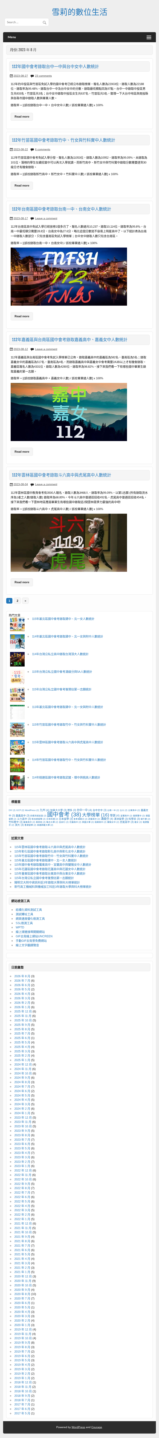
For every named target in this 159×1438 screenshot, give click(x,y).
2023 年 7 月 (22, 1139)
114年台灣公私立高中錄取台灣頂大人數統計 (60, 654)
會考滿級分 (80, 819)
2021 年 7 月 (22, 1245)
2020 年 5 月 (22, 1307)
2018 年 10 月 (23, 1391)
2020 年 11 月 (22, 1280)
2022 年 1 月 (22, 1219)
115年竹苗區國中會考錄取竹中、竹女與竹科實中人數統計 (69, 724)
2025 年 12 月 (23, 1011)
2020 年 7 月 (22, 1298)
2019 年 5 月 (22, 1360)
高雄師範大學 (45, 825)
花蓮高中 (75, 822)
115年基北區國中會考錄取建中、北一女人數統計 (63, 618)
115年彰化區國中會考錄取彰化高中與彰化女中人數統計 (50, 851)
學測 (115, 815)
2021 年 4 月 (22, 1258)
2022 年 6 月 (22, 1197)
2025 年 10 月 (23, 1020)
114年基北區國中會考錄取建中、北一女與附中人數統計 (67, 636)
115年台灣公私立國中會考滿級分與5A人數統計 (62, 671)
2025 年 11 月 (22, 1015)
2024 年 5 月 (22, 1095)
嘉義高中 (22, 815)
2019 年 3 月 (22, 1369)
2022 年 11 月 (22, 1175)
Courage (96, 1427)
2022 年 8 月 (22, 1188)
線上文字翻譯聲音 (27, 945)
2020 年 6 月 (22, 1303)
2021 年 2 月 (22, 1267)
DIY (12, 810)
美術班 (41, 822)
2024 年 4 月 (22, 1099)
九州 (44, 810)
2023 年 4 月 (22, 1152)
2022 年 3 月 (22, 1210)
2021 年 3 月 (22, 1263)
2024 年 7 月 (22, 1086)
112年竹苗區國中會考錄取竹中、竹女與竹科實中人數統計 (63, 140)
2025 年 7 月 (22, 1033)
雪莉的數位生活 (79, 12)
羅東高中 (29, 822)
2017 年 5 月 (22, 1413)
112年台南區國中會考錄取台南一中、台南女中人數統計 (61, 209)
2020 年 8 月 (22, 1294)
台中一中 (84, 810)
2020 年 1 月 (22, 1325)
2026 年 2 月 (22, 1002)
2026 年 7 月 (22, 980)
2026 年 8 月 (22, 976)
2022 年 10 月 (23, 1179)
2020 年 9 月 (22, 1289)
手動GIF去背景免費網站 (31, 940)
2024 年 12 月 (23, 1064)
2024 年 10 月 (23, 1073)
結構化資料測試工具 (29, 909)
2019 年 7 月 (22, 1351)
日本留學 (66, 819)
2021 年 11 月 (22, 1228)
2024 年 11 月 (22, 1069)
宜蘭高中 (126, 815)
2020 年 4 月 (22, 1311)
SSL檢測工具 (24, 923)
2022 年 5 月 (22, 1201)
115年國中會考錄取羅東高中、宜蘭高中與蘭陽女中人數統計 (52, 864)
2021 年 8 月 (22, 1241)
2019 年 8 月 (22, 1347)
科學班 (134, 819)
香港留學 (30, 825)
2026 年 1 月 (22, 1007)
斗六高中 (24, 819)
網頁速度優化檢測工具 (30, 918)
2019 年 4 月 (22, 1364)
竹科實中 (15, 822)
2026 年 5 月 (22, 989)
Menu (12, 37)
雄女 (138, 822)
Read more (22, 116)
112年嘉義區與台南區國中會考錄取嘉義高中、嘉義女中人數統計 (69, 339)
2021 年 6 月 (22, 1250)
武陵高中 (94, 819)
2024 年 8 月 (22, 1082)
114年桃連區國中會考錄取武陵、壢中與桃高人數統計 (66, 777)
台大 (123, 810)
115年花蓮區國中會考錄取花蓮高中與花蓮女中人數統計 (50, 869)
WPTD (20, 927)
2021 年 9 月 (22, 1236)
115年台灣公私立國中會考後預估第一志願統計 (62, 689)
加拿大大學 (58, 810)
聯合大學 (52, 822)
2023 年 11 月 (22, 1121)
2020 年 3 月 (22, 1316)
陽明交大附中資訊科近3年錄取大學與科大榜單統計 (47, 882)
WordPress (32, 810)
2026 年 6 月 (22, 985)
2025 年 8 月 (22, 1029)
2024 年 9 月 (22, 1077)
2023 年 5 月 (22, 1148)
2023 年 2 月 (22, 1161)
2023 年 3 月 (22, 1157)
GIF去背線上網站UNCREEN (34, 936)
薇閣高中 (100, 822)
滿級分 (107, 818)
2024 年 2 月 (22, 1108)
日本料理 (52, 819)
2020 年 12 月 (23, 1276)
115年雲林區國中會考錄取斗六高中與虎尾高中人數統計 (67, 742)
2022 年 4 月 (22, 1206)
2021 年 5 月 (22, 1254)
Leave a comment (46, 218)
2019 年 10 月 (23, 1338)
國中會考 (64, 814)
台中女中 (99, 810)
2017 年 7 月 (22, 1404)
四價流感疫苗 (38, 815)
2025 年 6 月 (22, 1038)
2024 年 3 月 (22, 1104)
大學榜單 (95, 814)
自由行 (64, 822)
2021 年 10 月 (23, 1232)
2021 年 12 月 (23, 1223)
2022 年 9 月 (22, 1183)
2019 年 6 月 (22, 1356)
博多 (71, 810)
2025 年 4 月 (22, 1046)
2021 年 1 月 (22, 1272)
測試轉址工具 (24, 914)
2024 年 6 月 (22, 1091)
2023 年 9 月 (22, 1130)
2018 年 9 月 (22, 1395)
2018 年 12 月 (23, 1382)
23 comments (43, 75)
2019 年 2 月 (22, 1373)
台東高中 (134, 810)
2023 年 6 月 (22, 1144)
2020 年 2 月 (22, 1320)
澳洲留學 (121, 819)
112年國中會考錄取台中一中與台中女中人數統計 (55, 66)
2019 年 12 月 (23, 1329)
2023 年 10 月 (23, 1126)
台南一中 (113, 810)
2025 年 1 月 (22, 1060)
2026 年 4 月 (22, 993)
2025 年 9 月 (22, 1024)
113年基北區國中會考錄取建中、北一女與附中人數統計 (67, 707)
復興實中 (139, 815)
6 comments (42, 149)
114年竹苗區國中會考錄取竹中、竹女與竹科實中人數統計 (69, 759)
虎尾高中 (127, 822)
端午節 (145, 819)
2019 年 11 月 (22, 1334)
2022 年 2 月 (22, 1214)
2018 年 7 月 (22, 1400)
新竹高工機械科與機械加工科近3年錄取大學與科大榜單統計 (53, 886)
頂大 (19, 825)
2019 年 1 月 (22, 1378)
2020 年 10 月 (23, 1285)
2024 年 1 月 (22, 1113)
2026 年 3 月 (22, 998)
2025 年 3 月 (22, 1051)
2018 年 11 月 (22, 1386)
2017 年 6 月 (22, 1408)
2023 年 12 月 (23, 1117)
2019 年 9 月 (22, 1342)
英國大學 (88, 822)
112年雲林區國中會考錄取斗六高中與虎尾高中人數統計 (61, 474)
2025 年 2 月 (22, 1055)
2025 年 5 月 (22, 1042)
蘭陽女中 (113, 822)
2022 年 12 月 (23, 1170)
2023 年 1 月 (22, 1166)
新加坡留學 (39, 819)
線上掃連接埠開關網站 (30, 931)
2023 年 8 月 (22, 1135)
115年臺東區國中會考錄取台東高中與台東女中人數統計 (50, 873)
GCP (20, 810)
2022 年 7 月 (22, 1192)
